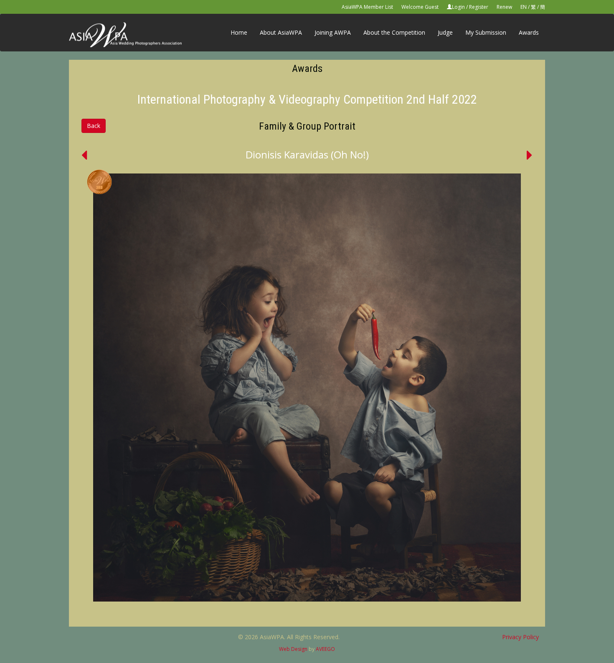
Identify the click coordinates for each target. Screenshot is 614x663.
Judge (445, 32)
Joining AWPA (333, 32)
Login (458, 6)
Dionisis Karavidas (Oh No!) (307, 154)
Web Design (293, 649)
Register (478, 6)
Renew (504, 6)
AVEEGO (325, 649)
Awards (529, 32)
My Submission (485, 32)
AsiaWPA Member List (367, 6)
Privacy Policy (520, 637)
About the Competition (394, 32)
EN (523, 6)
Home (239, 32)
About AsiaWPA (281, 32)
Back (93, 126)
